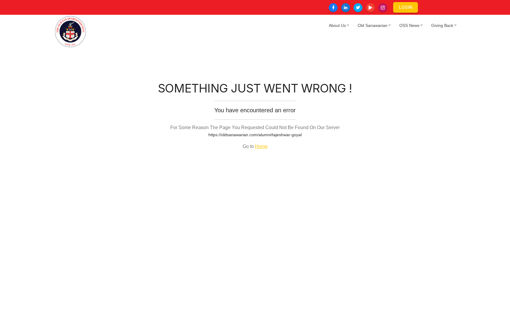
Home (261, 146)
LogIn (405, 7)
